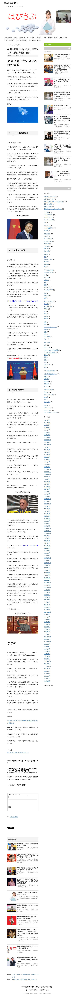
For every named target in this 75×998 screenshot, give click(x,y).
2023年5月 (47, 516)
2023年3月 (47, 521)
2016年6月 (47, 651)
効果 (45, 360)
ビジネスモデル (48, 215)
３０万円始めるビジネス (34, 40)
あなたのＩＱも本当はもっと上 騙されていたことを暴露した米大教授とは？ (28, 881)
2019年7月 (47, 602)
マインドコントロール (50, 327)
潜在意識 (46, 384)
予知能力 (46, 379)
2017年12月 (47, 612)
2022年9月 (47, 536)
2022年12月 (47, 528)
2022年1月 (47, 555)
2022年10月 (47, 533)
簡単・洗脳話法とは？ (61, 105)
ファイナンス (48, 217)
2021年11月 (47, 560)
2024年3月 (47, 491)
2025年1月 (47, 467)
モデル (46, 309)
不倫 (45, 282)
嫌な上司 (46, 248)
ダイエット (47, 347)
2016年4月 (47, 656)
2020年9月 (47, 590)
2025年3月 (47, 462)
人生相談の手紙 (48, 270)
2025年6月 (47, 454)
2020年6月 (47, 597)
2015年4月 (47, 678)
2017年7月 (47, 619)
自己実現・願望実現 (49, 370)
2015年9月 (47, 668)
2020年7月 (47, 595)
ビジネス (46, 212)
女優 (45, 313)
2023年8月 (47, 508)
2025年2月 (47, 464)
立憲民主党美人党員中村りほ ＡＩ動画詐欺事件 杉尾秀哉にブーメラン (63, 94)
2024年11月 (47, 472)
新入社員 (46, 251)
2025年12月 (47, 440)
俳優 (45, 311)
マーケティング (48, 219)
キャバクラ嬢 (48, 306)
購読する (48, 44)
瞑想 (55, 37)
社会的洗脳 (47, 337)
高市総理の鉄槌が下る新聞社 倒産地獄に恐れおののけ (62, 133)
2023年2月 (47, 523)
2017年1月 (47, 634)
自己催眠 (46, 386)
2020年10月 (47, 587)
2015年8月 (47, 671)
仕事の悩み (47, 246)
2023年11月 (47, 501)
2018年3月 (47, 609)
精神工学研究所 (11, 3)
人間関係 (46, 243)
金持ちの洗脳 (48, 204)
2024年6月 (47, 484)
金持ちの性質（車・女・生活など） (54, 201)
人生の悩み (39, 37)
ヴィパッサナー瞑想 (49, 352)
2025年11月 (47, 442)
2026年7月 (47, 422)
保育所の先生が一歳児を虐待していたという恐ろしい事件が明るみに (27, 959)
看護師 (46, 316)
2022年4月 (47, 548)
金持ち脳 (46, 295)
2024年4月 (47, 489)
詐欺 (45, 339)
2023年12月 (47, 499)
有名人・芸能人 (48, 301)
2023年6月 (47, 513)
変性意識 (46, 381)
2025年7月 (47, 452)
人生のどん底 (48, 241)
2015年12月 (47, 661)
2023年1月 (47, 526)
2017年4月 (47, 627)
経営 (45, 222)
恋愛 (45, 285)
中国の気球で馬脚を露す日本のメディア (24, 979)
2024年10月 (47, 474)
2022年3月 (47, 550)
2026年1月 (47, 437)
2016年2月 (47, 659)
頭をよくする (30, 37)
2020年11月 (47, 585)
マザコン (46, 280)
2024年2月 (47, 494)
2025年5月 (47, 457)
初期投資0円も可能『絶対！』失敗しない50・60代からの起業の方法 (62, 68)
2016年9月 (47, 644)
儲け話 (46, 397)
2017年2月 (47, 631)
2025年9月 (47, 447)
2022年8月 (47, 538)
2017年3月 (47, 629)
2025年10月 (47, 445)
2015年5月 (47, 676)
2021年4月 (47, 572)
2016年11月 (47, 639)
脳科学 (46, 376)
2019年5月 (47, 607)
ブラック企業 (48, 238)
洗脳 (45, 324)
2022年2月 (47, 553)
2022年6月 (47, 543)
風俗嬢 (46, 318)
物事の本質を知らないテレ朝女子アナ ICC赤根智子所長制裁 (62, 147)
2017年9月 (47, 614)
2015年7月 (47, 673)
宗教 (45, 332)
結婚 (45, 293)
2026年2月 (47, 435)
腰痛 (45, 266)
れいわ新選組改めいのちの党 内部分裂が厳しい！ (62, 81)
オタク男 (46, 277)
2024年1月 (47, 496)
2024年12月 (47, 469)
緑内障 (46, 230)
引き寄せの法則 (21, 40)
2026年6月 (47, 425)
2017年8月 (47, 617)
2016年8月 (47, 646)
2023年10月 (47, 504)
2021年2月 (47, 577)
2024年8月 (47, 479)
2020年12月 (47, 582)
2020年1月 (47, 600)
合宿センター (48, 365)
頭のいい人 (22, 37)
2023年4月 (47, 518)
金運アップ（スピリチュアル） (53, 209)
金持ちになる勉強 (49, 199)
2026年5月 (47, 427)
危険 (45, 362)
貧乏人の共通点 (63, 37)
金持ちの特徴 (48, 206)
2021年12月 (47, 558)
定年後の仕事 (48, 259)
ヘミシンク (47, 225)
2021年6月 (47, 568)
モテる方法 (47, 287)
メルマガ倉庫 (8, 37)
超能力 (46, 405)
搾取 (45, 399)
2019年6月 (47, 604)
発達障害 (46, 264)
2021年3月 (47, 575)
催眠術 (46, 329)
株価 (45, 322)
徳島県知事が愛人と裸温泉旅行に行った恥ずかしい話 (62, 160)
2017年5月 (47, 624)
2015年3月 (47, 681)
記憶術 (15, 37)
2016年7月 (47, 649)
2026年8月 (47, 420)
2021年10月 (47, 563)
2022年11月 (47, 531)
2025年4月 (47, 459)
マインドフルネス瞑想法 (51, 350)
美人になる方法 (48, 290)
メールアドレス (15, 794)
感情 (45, 334)
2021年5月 (47, 570)
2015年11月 (47, 663)
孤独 (45, 257)
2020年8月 (47, 592)
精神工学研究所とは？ (50, 374)
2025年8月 (47, 449)
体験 (45, 357)
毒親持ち (46, 262)
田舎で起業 (47, 342)
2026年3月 (47, 432)
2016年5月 (47, 654)
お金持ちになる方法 (10, 40)
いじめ (46, 236)
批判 (45, 367)
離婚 (45, 298)
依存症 (46, 254)
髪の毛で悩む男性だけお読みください (18, 752)
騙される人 (47, 402)
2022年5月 (47, 545)
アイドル (46, 304)
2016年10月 (47, 641)
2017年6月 (47, 622)
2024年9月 (47, 476)
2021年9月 (47, 565)
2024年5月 (47, 486)
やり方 (46, 355)
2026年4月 (47, 430)
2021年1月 (47, 580)
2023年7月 (47, 511)
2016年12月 (47, 636)
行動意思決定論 (48, 37)
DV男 (45, 275)
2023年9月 (47, 506)
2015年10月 (47, 666)
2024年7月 (47, 481)
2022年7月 (47, 540)
